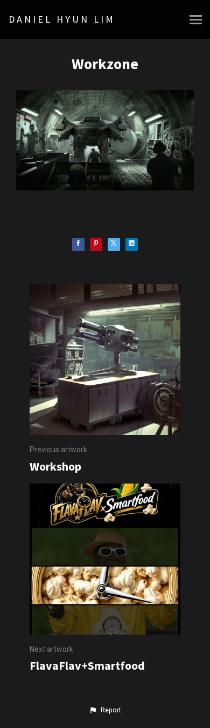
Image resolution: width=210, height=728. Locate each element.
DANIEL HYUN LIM (62, 19)
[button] (105, 710)
